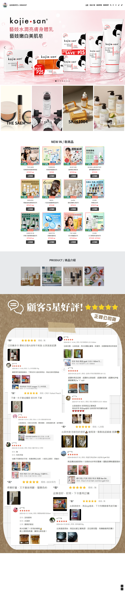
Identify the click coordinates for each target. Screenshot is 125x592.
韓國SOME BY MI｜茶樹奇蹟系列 (51, 281)
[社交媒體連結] (113, 5)
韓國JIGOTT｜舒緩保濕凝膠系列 (94, 281)
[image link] (5, 5)
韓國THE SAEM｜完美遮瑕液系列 (73, 281)
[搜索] (110, 5)
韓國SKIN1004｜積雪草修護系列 (30, 281)
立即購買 (30, 177)
